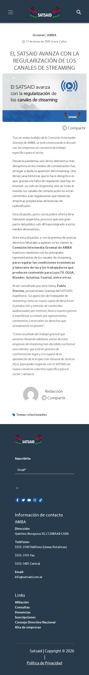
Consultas (22, 607)
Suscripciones (25, 617)
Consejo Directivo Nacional (35, 622)
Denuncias (22, 612)
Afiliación (22, 602)
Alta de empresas (28, 627)
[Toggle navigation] (10, 12)
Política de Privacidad (44, 663)
